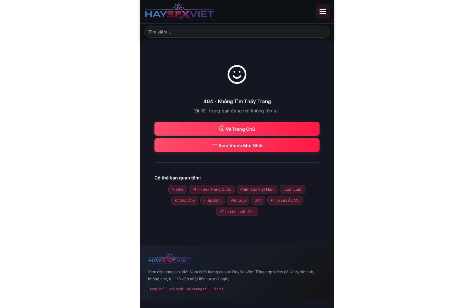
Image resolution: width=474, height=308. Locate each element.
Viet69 (177, 189)
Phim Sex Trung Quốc (212, 189)
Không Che (185, 200)
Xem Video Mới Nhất (240, 145)
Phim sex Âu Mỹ (285, 200)
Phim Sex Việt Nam (257, 189)
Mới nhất (175, 289)
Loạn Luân (292, 189)
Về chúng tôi (197, 289)
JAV (258, 200)
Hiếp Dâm (213, 200)
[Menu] (323, 12)
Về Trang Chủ (240, 129)
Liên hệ (217, 289)
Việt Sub (238, 200)
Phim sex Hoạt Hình (237, 211)
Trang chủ (156, 289)
